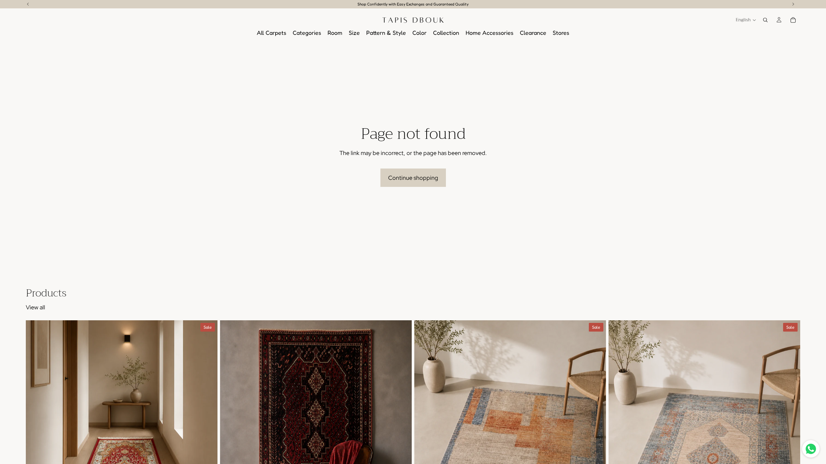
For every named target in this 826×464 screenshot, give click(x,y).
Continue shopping (413, 177)
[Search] (765, 20)
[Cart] (793, 20)
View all (35, 307)
